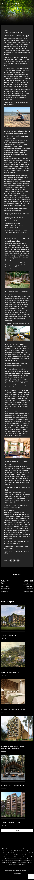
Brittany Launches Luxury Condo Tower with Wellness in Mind (28, 586)
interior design (8, 181)
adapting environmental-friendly (13, 158)
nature (24, 413)
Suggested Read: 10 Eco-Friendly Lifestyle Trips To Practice (16, 547)
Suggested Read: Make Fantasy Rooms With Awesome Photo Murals (16, 364)
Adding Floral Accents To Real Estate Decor (5, 586)
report (18, 68)
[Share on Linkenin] (18, 560)
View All (17, 830)
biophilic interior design (22, 185)
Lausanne (25, 536)
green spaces (10, 80)
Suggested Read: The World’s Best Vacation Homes (16, 553)
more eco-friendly (10, 245)
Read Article (3, 638)
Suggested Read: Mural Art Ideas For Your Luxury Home (17, 324)
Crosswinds (7, 520)
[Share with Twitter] (14, 560)
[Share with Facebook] (10, 560)
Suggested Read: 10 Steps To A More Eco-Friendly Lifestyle (16, 104)
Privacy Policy (17, 873)
